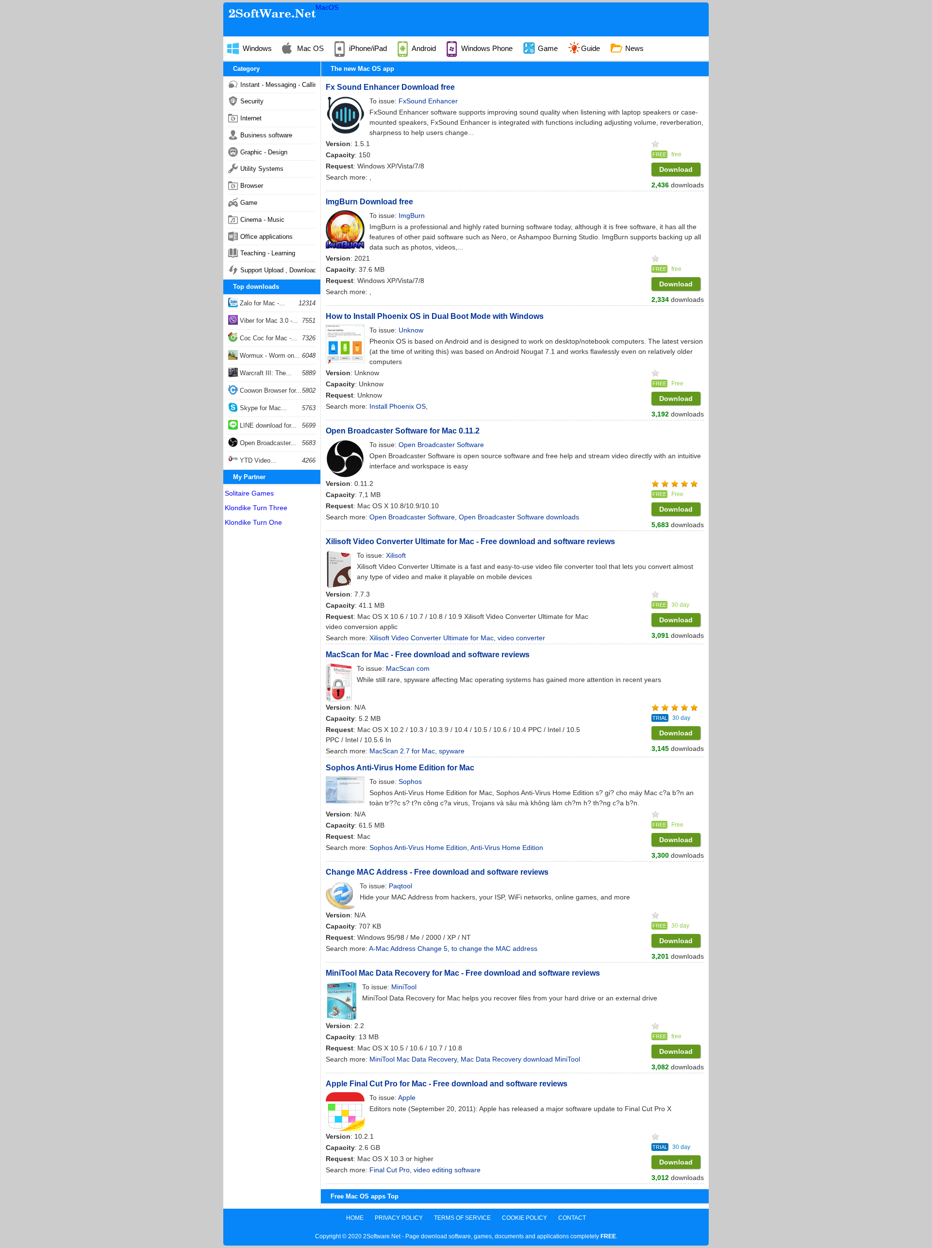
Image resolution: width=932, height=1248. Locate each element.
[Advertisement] (271, 676)
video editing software (447, 1170)
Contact (572, 1218)
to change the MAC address (494, 948)
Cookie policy (524, 1218)
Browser (251, 185)
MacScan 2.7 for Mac (402, 751)
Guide (590, 48)
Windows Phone (486, 48)
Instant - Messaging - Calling (278, 84)
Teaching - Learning (267, 253)
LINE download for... (267, 425)
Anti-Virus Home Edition (506, 847)
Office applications (266, 236)
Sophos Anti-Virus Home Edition (418, 847)
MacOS (327, 7)
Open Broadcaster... (267, 443)
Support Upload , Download (278, 270)
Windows (256, 48)
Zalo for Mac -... (261, 303)
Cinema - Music (262, 219)
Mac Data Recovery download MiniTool (520, 1059)
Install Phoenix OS (397, 406)
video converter (521, 638)
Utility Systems (261, 168)
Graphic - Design (263, 152)
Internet (251, 118)
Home (355, 1218)
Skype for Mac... (262, 408)
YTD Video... (257, 460)
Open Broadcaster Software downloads (519, 517)
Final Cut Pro (389, 1170)
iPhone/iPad (367, 48)
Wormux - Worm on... (269, 355)
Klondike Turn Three (256, 508)
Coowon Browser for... (269, 390)
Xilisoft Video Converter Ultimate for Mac (431, 638)
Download (676, 169)
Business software (266, 135)
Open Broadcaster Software (412, 517)
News (633, 48)
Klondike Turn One (253, 522)
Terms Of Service (462, 1218)
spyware (452, 751)
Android (423, 48)
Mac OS (309, 48)
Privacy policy (399, 1218)
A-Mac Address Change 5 (408, 948)
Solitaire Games (249, 493)
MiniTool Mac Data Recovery (413, 1059)
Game (547, 48)
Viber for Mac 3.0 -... (268, 320)
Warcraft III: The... (265, 373)
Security (252, 101)
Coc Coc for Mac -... (267, 338)
